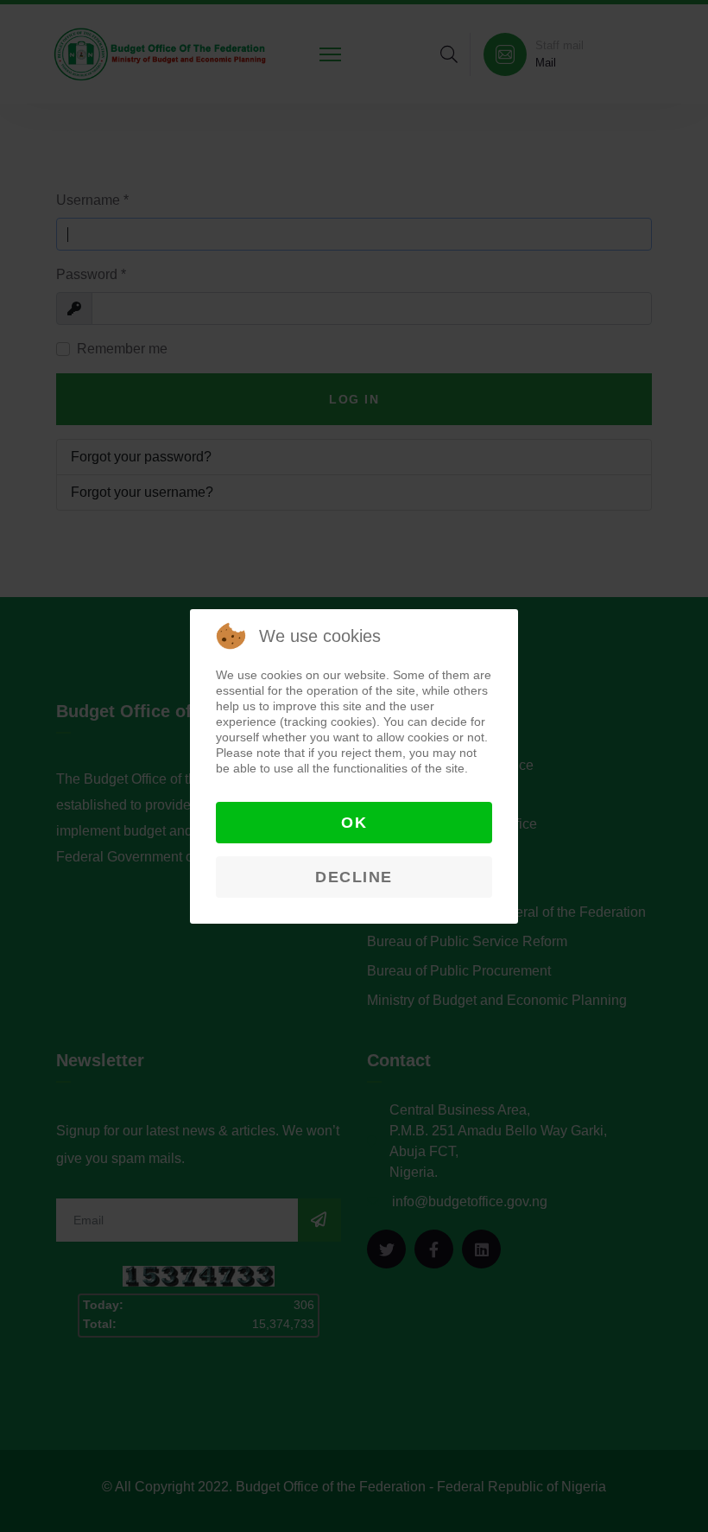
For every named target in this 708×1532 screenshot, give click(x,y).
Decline (354, 877)
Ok (354, 822)
